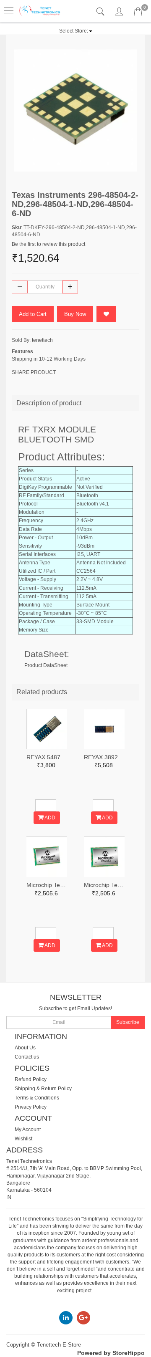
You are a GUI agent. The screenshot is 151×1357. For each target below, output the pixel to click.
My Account (28, 1129)
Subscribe (127, 1022)
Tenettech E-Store (59, 1345)
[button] (75, 31)
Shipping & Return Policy (43, 1089)
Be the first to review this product (48, 244)
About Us (25, 1048)
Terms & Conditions (37, 1098)
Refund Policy (31, 1079)
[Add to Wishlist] (106, 314)
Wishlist (23, 1139)
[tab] (101, 11)
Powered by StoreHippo (111, 1352)
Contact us (27, 1057)
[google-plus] (83, 1318)
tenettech (42, 340)
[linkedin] (66, 1318)
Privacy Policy (31, 1107)
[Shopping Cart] (138, 13)
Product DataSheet (46, 665)
